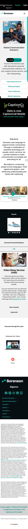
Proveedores (6, 417)
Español (17, 5)
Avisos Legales (6, 507)
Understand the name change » (14, 116)
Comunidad (5, 410)
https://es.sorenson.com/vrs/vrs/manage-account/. (13, 460)
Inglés (25, 5)
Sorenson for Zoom (19, 299)
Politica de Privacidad (19, 507)
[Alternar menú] (24, 13)
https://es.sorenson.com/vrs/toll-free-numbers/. (12, 477)
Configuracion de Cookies (12, 509)
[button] (14, 194)
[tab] (14, 249)
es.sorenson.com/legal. (21, 442)
